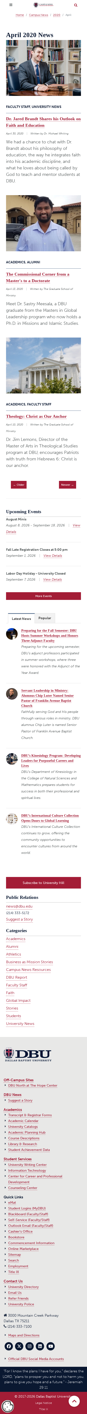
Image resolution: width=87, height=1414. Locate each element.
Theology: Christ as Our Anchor (36, 416)
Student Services (18, 1159)
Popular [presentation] (44, 618)
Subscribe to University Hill (43, 883)
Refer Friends (18, 1298)
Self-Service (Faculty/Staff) (29, 1220)
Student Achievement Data (29, 1150)
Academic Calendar (23, 1121)
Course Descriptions (23, 1138)
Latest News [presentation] (21, 619)
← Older (18, 484)
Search (13, 1260)
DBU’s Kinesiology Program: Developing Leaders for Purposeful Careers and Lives (51, 761)
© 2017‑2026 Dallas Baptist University (43, 1396)
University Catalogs (23, 1127)
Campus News (38, 15)
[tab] (21, 618)
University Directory (23, 1287)
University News (20, 1023)
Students (13, 1016)
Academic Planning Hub (26, 1132)
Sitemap (14, 1255)
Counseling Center (22, 1188)
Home (20, 15)
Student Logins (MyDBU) (27, 1208)
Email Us (15, 1293)
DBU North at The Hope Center (32, 1085)
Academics (15, 938)
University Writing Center (27, 1165)
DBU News (13, 1095)
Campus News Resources (28, 969)
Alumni (12, 946)
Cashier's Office (20, 1231)
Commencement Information (31, 1243)
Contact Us (13, 1281)
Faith (10, 992)
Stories (12, 1008)
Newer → (67, 484)
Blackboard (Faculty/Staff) (28, 1214)
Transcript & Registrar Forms (30, 1115)
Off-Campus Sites (19, 1080)
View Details (53, 556)
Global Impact (18, 1000)
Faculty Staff (16, 985)
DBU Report (16, 977)
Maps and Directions (23, 1335)
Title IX (13, 1272)
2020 (56, 15)
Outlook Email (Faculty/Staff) (30, 1226)
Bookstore (16, 1237)
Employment (18, 1266)
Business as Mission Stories (29, 962)
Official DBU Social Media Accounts (36, 1359)
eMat (12, 1203)
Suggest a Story (19, 919)
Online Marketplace (23, 1249)
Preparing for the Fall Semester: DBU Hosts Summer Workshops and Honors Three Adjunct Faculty (49, 636)
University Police (21, 1304)
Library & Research (22, 1144)
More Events (43, 596)
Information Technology (27, 1170)
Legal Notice (43, 1403)
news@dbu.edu (19, 906)
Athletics (13, 954)
